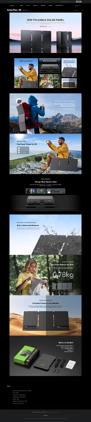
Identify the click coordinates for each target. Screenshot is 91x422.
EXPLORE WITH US (59, 5)
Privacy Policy (33, 418)
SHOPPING (43, 5)
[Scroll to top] (86, 418)
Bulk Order (43, 418)
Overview (76, 10)
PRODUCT (28, 5)
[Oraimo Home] (12, 5)
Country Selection (27, 418)
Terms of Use (38, 418)
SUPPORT (50, 5)
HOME (21, 5)
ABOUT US (35, 5)
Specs (82, 10)
